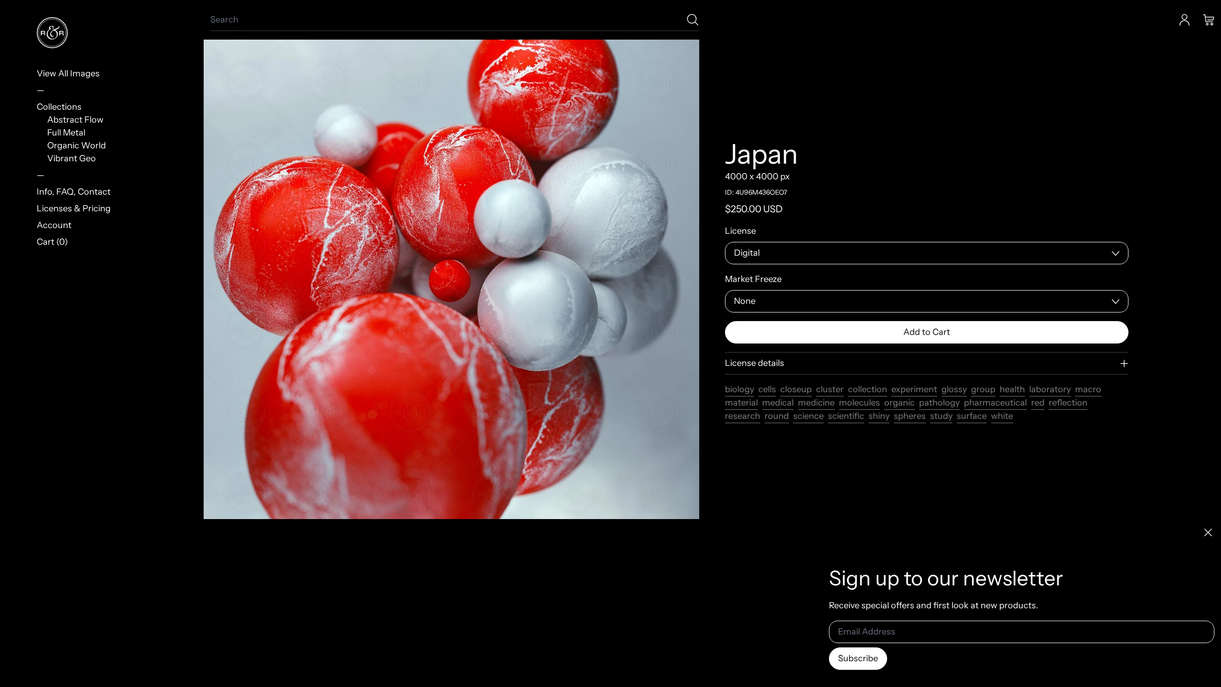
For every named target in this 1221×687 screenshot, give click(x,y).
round (777, 416)
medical (778, 402)
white (1002, 416)
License (740, 231)
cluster (830, 389)
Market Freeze (753, 279)
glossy (954, 389)
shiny (879, 416)
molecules (859, 402)
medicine (816, 402)
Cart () (52, 242)
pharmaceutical (995, 402)
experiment (914, 389)
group (983, 389)
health (1012, 389)
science (808, 416)
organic (899, 402)
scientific (846, 416)
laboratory (1050, 389)
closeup (796, 389)
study (941, 416)
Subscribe (858, 658)
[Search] (692, 20)
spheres (910, 416)
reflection (1068, 402)
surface (972, 416)
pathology (939, 402)
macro (1088, 389)
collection (867, 389)
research (742, 416)
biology (739, 389)
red (1038, 402)
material (741, 402)
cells (767, 389)
